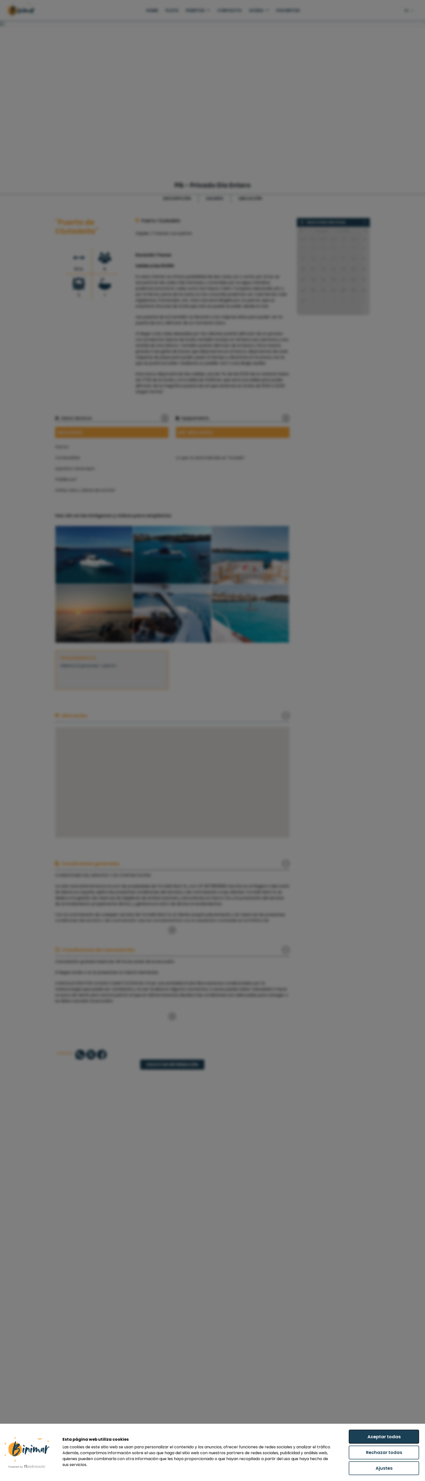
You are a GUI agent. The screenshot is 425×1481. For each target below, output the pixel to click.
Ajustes (384, 1468)
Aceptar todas (384, 1437)
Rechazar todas (384, 1452)
